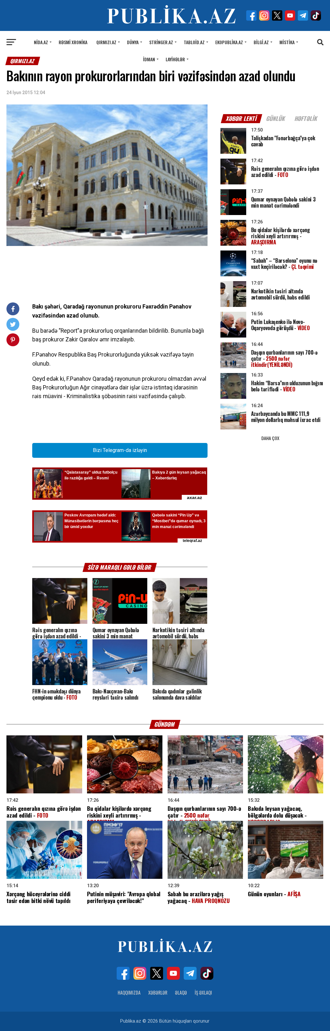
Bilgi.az (261, 42)
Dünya (133, 42)
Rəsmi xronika (73, 42)
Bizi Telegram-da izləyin (120, 450)
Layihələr (175, 59)
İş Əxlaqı (203, 992)
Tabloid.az (194, 42)
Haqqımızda (129, 992)
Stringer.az (161, 42)
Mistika (287, 42)
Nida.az (41, 42)
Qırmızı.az (106, 42)
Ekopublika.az (229, 42)
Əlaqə (181, 992)
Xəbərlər (157, 992)
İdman (149, 59)
